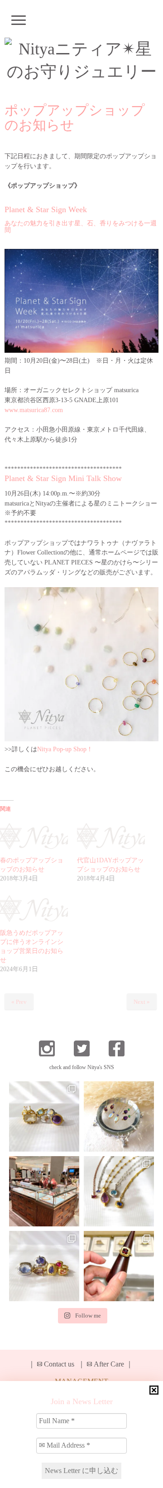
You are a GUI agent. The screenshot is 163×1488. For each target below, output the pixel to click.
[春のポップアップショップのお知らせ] (34, 836)
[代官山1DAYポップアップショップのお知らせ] (111, 836)
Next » (142, 1001)
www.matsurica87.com (34, 410)
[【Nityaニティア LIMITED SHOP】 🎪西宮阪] (44, 1266)
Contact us (59, 1364)
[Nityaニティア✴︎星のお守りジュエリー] (81, 60)
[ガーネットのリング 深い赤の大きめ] (119, 1266)
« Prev (19, 1001)
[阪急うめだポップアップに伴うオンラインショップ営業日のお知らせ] (34, 909)
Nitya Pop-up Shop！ (65, 749)
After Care (109, 1364)
